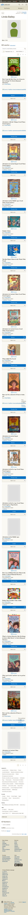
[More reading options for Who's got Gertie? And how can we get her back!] (25, 687)
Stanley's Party (6, 231)
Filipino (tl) (4, 895)
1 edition (4, 754)
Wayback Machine (8, 910)
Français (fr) (5, 879)
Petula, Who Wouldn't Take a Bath (11, 600)
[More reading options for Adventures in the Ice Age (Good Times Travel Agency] (25, 514)
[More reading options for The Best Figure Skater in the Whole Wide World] (25, 270)
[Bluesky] (15, 865)
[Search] (19, 4)
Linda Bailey (7, 84)
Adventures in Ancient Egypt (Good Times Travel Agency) (14, 164)
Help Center (17, 856)
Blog (3, 847)
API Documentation (6, 858)
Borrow (13, 95)
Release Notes (17, 862)
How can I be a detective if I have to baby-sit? (13, 395)
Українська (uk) (5, 892)
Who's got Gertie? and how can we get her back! (13, 676)
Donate (15, 1)
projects (6, 909)
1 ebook (9, 169)
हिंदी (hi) (3, 880)
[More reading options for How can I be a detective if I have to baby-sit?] (25, 412)
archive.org (6, 911)
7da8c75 (24, 902)
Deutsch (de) (5, 874)
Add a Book (17, 861)
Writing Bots (5, 861)
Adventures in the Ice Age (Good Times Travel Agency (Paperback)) (13, 504)
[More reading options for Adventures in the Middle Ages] (25, 546)
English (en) (4, 876)
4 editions (4, 169)
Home (15, 841)
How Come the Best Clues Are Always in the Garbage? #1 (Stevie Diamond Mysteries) (13, 80)
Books (15, 843)
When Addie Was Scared (9, 359)
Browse (20, 8)
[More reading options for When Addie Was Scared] (25, 368)
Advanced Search (18, 849)
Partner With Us (5, 844)
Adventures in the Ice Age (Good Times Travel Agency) (13, 470)
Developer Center (6, 856)
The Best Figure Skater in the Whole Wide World (14, 260)
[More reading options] (25, 95)
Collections (16, 847)
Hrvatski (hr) (5, 882)
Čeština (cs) (5, 873)
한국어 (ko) (4, 885)
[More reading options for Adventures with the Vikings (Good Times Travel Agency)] (25, 139)
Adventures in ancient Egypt (10, 436)
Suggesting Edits (18, 859)
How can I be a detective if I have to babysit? (11, 714)
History (25, 13)
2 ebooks (23, 406)
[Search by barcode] (22, 4)
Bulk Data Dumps (6, 859)
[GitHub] (21, 865)
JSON (25, 834)
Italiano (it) (4, 883)
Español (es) (5, 877)
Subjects (16, 846)
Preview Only (14, 136)
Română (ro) (5, 888)
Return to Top (17, 850)
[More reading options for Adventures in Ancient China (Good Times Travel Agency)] (25, 305)
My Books (7, 8)
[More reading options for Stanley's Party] (25, 240)
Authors (16, 844)
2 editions (4, 440)
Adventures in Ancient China (10, 750)
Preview (15, 77)
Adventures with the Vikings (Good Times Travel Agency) (13, 123)
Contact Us (16, 858)
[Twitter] (18, 865)
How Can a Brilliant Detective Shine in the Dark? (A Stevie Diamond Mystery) (13, 573)
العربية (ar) (4, 871)
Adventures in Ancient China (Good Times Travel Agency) (14, 295)
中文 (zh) (4, 894)
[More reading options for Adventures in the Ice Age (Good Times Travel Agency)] (25, 480)
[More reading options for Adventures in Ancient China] (25, 760)
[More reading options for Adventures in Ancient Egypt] (25, 445)
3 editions (4, 300)
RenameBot (24, 12)
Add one (8, 830)
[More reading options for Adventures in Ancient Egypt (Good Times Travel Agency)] (25, 175)
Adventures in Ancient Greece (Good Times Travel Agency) (12, 329)
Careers (4, 846)
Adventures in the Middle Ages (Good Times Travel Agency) (12, 201)
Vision (3, 841)
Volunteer (4, 843)
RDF (23, 834)
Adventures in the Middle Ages (10, 537)
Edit (3, 13)
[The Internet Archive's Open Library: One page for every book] (6, 4)
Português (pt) (5, 886)
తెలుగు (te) (4, 891)
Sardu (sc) (4, 889)
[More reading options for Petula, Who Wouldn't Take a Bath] (25, 610)
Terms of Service (6, 849)
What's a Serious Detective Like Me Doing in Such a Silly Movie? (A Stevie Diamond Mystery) (13, 638)
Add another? (12, 45)
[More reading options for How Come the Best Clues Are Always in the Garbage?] (25, 98)
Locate (14, 511)
